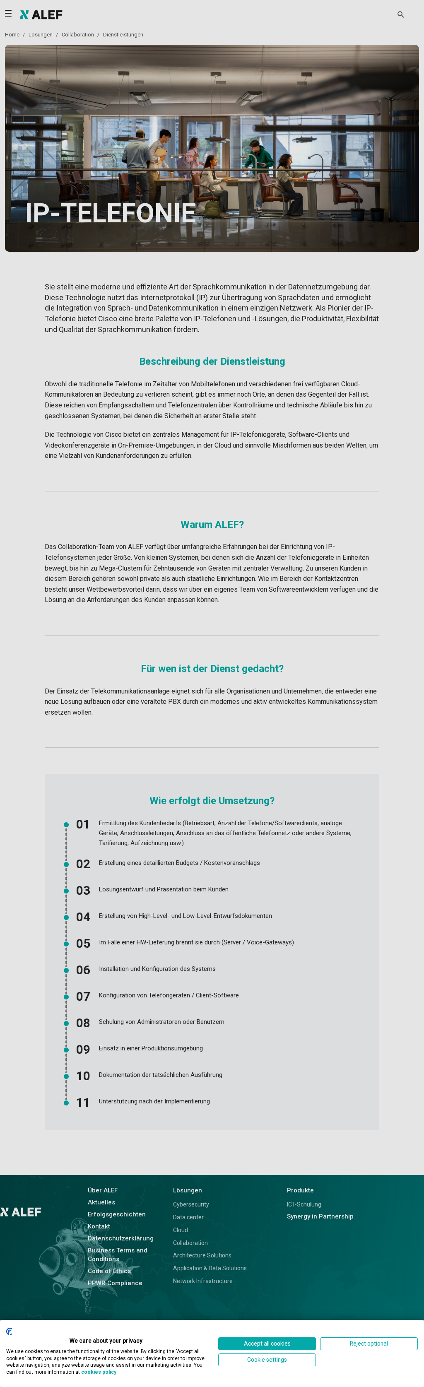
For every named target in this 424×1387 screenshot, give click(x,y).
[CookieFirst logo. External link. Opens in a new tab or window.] (9, 1331)
